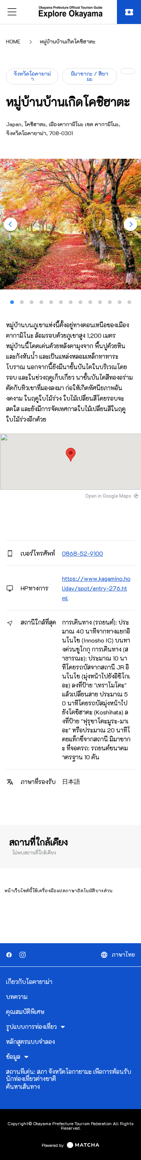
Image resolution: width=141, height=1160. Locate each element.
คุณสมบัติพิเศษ (25, 1011)
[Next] (130, 224)
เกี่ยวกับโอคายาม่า (29, 982)
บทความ (16, 996)
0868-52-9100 (82, 553)
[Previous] (10, 224)
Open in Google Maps (108, 496)
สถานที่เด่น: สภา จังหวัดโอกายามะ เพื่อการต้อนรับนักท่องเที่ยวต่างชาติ (68, 1075)
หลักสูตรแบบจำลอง (30, 1041)
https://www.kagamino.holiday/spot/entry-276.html (96, 588)
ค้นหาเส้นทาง (23, 1086)
